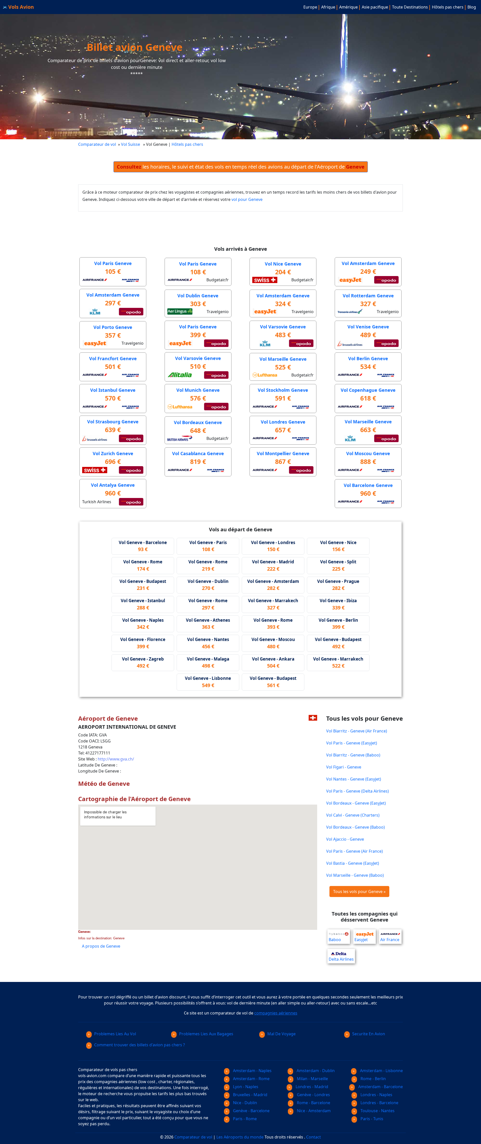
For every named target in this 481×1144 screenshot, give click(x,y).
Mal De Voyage (281, 1034)
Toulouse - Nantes (377, 1110)
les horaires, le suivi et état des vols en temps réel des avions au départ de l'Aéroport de (241, 166)
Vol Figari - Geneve (343, 767)
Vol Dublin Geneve (197, 296)
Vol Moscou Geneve (368, 453)
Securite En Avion (368, 1034)
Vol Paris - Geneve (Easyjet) (351, 743)
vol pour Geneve (247, 199)
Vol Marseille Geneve (283, 359)
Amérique (348, 7)
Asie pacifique (375, 7)
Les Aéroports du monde (240, 1137)
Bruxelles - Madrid (249, 1094)
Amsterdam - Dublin (315, 1070)
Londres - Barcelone (378, 1102)
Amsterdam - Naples (252, 1070)
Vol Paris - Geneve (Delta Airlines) (357, 791)
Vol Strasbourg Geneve (113, 422)
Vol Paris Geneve (113, 263)
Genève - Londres (313, 1094)
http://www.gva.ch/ (116, 759)
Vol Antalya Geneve (113, 485)
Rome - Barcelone (313, 1102)
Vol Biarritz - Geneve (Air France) (356, 731)
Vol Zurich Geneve (113, 453)
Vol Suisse (131, 144)
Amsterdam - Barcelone (380, 1086)
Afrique (328, 7)
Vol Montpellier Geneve (283, 453)
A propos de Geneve (101, 946)
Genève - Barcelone (251, 1110)
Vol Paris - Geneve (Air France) (354, 851)
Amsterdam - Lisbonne (381, 1070)
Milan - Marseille (312, 1078)
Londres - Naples (375, 1094)
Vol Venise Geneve (368, 327)
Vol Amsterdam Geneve (368, 263)
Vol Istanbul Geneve (113, 390)
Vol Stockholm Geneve (283, 390)
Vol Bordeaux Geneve (198, 422)
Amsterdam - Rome (251, 1078)
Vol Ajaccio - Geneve (345, 839)
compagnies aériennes (275, 1013)
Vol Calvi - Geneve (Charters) (353, 815)
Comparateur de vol (97, 144)
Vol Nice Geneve (283, 264)
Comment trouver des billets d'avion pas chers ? (139, 1045)
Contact (313, 1137)
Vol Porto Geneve (112, 327)
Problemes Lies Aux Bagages (206, 1034)
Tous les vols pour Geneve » (359, 891)
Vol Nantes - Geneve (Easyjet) (353, 779)
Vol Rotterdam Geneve (368, 296)
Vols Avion (20, 7)
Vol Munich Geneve (198, 390)
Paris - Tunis (371, 1118)
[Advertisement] (169, 222)
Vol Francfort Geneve (113, 358)
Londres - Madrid (311, 1086)
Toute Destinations (410, 7)
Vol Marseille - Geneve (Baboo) (355, 875)
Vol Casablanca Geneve (198, 453)
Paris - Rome (244, 1118)
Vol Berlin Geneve (368, 358)
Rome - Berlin (372, 1078)
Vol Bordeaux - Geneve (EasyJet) (356, 803)
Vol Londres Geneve (283, 422)
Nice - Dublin (244, 1102)
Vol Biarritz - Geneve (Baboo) (353, 755)
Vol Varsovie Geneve (283, 327)
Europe (310, 7)
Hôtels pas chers (447, 7)
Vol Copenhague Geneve (368, 390)
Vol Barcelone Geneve (368, 485)
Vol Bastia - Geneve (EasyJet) (352, 863)
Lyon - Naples (245, 1086)
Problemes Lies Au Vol (115, 1034)
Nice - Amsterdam (313, 1110)
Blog (471, 7)
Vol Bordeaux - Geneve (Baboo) (355, 827)
